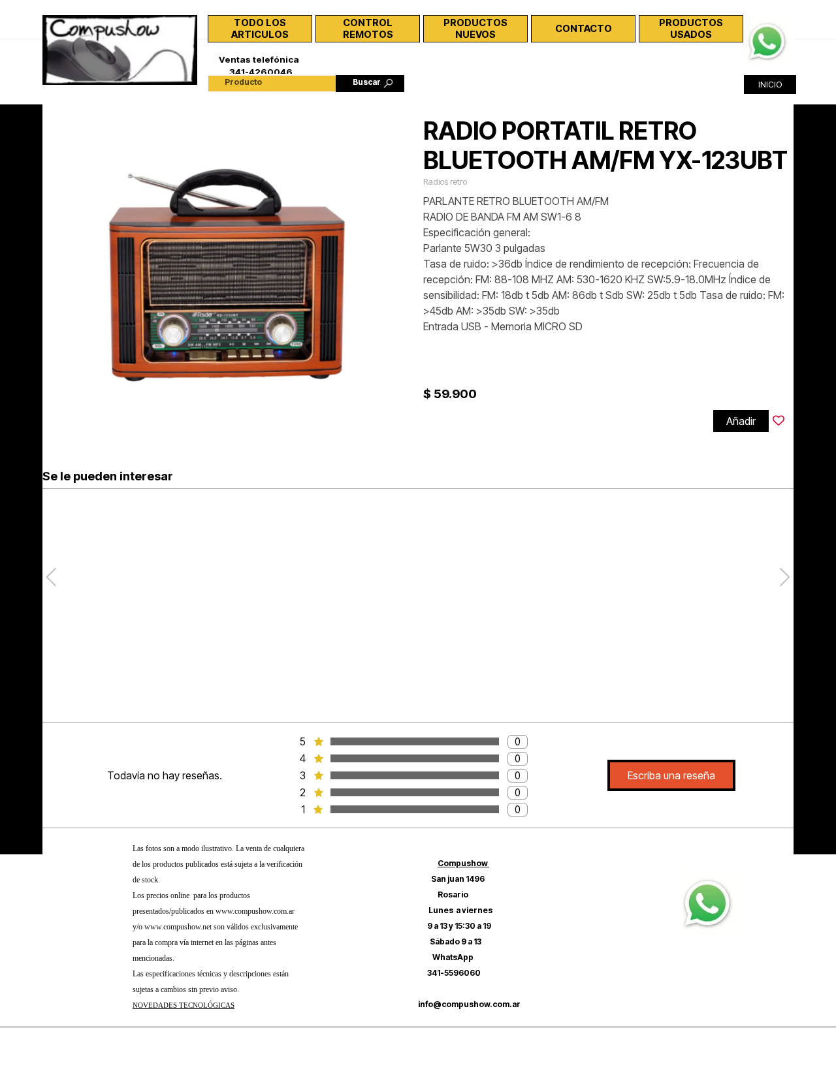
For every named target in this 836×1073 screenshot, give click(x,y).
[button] (767, 21)
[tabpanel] (219, 933)
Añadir (741, 421)
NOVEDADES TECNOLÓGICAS (183, 1005)
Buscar (367, 82)
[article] (418, 274)
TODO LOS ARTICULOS (260, 28)
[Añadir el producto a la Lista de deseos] (778, 421)
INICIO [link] (770, 84)
